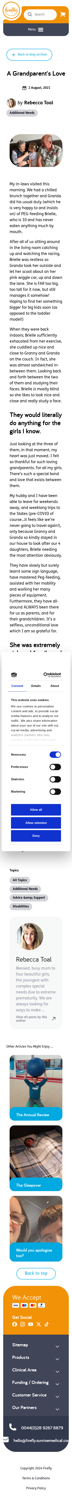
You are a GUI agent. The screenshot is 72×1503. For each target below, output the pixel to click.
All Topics (20, 880)
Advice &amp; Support (29, 897)
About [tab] (54, 686)
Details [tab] (36, 686)
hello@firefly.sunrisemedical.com (42, 1440)
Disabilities (21, 906)
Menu (32, 29)
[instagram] (22, 1325)
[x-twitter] (38, 1325)
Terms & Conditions (36, 1478)
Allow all (36, 809)
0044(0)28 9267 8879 (42, 1428)
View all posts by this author (31, 1019)
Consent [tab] (17, 686)
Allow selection (36, 822)
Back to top (36, 1273)
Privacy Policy (36, 1488)
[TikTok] (46, 1325)
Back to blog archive (32, 54)
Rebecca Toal (38, 103)
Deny (36, 835)
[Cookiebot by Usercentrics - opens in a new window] (46, 675)
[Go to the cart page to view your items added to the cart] (63, 14)
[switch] (55, 767)
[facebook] (14, 1325)
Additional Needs (22, 113)
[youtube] (30, 1325)
